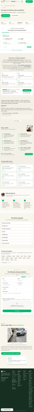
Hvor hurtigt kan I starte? (5, 225)
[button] (17, 305)
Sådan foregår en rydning (30, 380)
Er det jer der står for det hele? (5, 243)
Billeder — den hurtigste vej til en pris (8, 298)
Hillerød (25, 256)
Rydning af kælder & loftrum (19, 380)
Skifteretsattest (31, 387)
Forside (2, 5)
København (3, 256)
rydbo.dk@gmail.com (15, 374)
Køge (21, 256)
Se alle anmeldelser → (14, 385)
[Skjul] (12, 409)
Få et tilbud (22, 1)
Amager (14, 256)
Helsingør (29, 256)
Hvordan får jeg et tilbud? (5, 240)
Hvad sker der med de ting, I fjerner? (6, 228)
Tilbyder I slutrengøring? (5, 237)
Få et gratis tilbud (15, 15)
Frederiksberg (9, 256)
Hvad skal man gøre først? (30, 403)
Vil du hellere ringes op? (6, 17)
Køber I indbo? (3, 231)
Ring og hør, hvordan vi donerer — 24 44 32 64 (11, 353)
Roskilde (18, 256)
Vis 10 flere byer (6, 262)
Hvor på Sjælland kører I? (5, 234)
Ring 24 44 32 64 (6, 15)
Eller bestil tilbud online (26, 92)
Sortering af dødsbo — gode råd (30, 398)
